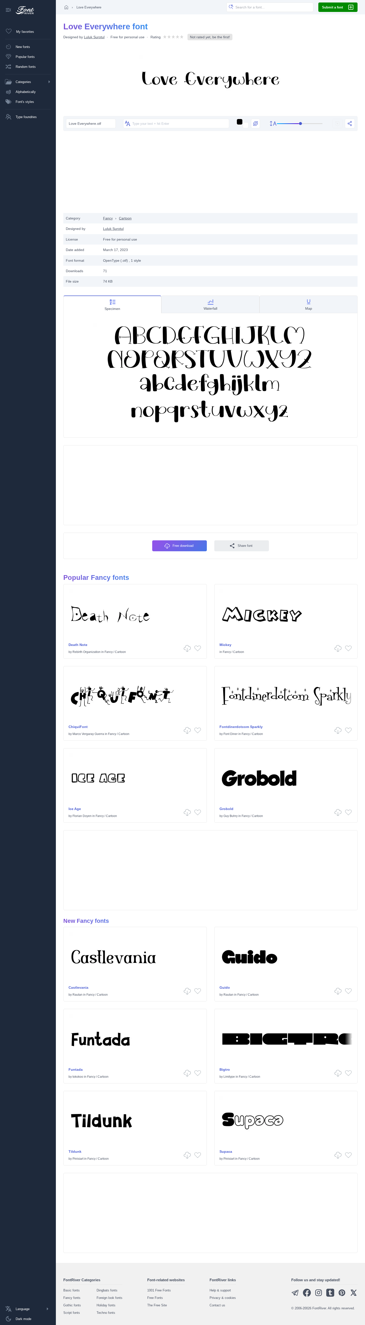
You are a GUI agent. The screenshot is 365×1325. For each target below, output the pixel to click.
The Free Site (157, 1305)
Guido (224, 987)
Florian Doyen (82, 816)
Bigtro (224, 1069)
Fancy (108, 218)
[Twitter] (354, 1295)
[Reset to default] (337, 123)
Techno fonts (106, 1313)
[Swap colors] (255, 123)
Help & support (220, 1290)
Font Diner (230, 734)
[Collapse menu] (8, 10)
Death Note (78, 645)
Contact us (217, 1305)
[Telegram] (295, 1295)
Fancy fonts (71, 1298)
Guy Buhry (230, 816)
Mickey (225, 645)
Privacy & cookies (223, 1298)
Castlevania (78, 987)
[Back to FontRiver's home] (23, 10)
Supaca (225, 1152)
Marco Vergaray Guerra (88, 734)
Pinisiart (78, 1158)
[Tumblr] (330, 1295)
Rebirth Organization (87, 652)
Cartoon (125, 218)
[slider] (300, 123)
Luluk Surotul (94, 37)
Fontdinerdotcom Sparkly (241, 727)
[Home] (66, 7)
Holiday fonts (106, 1305)
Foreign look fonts (109, 1298)
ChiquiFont (78, 727)
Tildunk (75, 1152)
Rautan (77, 994)
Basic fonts (71, 1290)
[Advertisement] (210, 173)
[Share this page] (350, 123)
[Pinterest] (342, 1295)
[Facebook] (307, 1295)
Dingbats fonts (107, 1290)
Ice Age (75, 809)
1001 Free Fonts (159, 1290)
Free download (183, 546)
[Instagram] (319, 1295)
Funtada (76, 1069)
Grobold (226, 809)
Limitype (229, 1076)
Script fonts (71, 1313)
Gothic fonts (72, 1305)
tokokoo (78, 1076)
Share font (245, 546)
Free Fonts (155, 1298)
